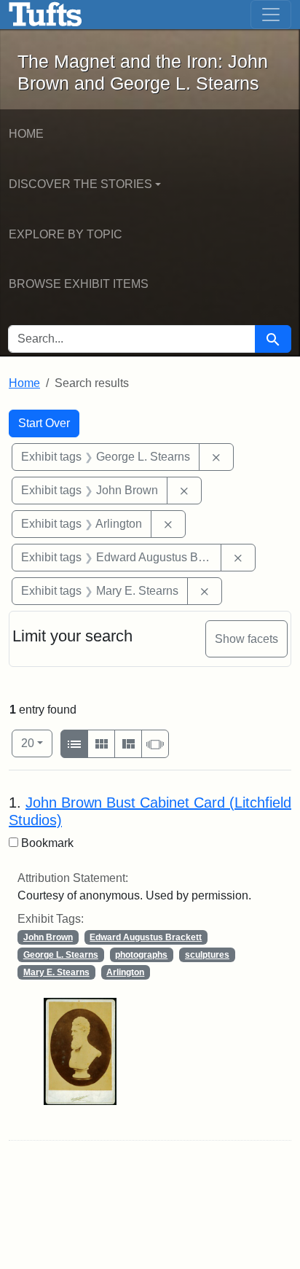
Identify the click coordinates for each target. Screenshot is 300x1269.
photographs (141, 955)
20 (36, 742)
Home (26, 134)
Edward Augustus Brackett (146, 937)
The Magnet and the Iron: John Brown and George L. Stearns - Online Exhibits (45, 14)
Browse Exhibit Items (79, 284)
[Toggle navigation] (270, 14)
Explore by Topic (65, 234)
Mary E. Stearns (56, 972)
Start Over (44, 423)
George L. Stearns (60, 955)
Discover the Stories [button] (80, 184)
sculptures (207, 955)
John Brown (48, 937)
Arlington (125, 972)
